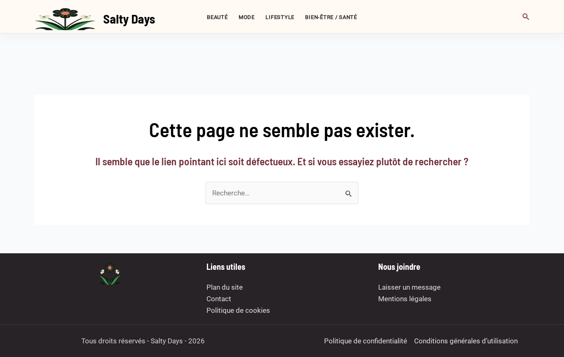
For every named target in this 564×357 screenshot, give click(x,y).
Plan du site (224, 287)
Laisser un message (409, 287)
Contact (218, 299)
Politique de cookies (238, 310)
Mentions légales (404, 299)
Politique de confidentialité (365, 341)
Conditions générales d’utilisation (466, 341)
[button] (526, 17)
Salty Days (129, 18)
